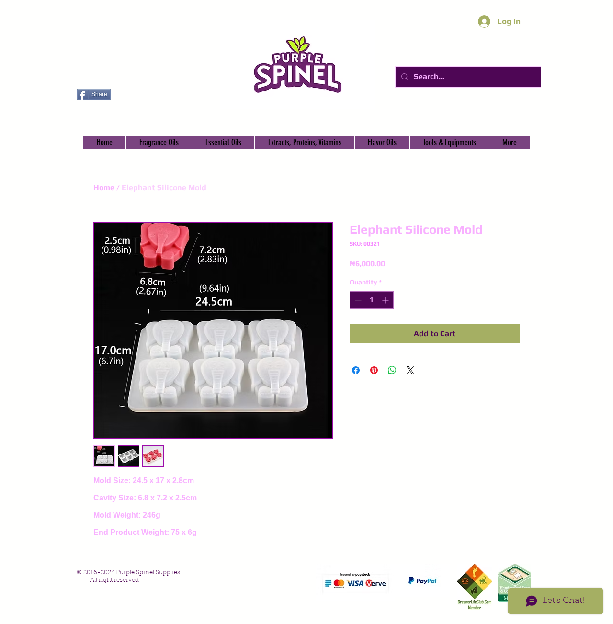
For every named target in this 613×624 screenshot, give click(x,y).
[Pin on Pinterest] (374, 370)
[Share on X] (410, 370)
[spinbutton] (371, 300)
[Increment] (386, 300)
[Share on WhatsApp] (392, 370)
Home (103, 187)
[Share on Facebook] (356, 370)
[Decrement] (357, 300)
